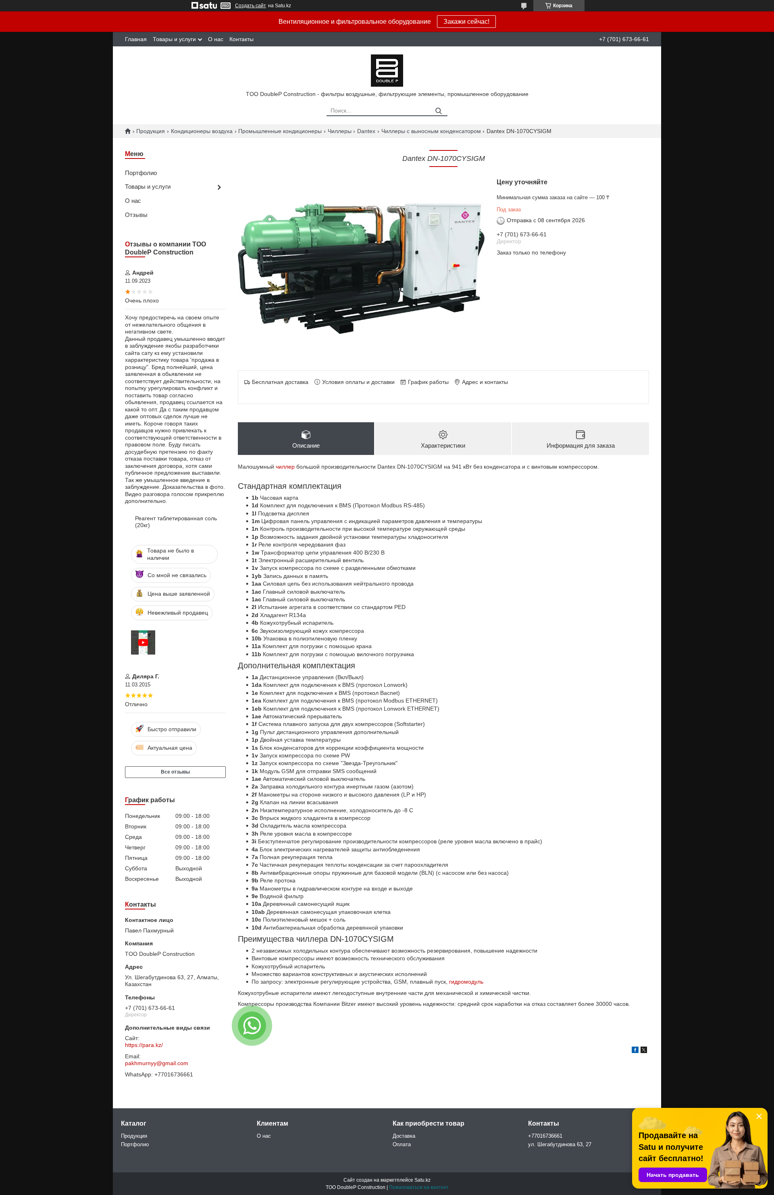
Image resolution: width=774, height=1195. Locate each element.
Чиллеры (340, 131)
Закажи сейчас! (466, 21)
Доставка (404, 1136)
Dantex (366, 131)
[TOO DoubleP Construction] (387, 70)
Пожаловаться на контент (419, 1187)
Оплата (402, 1144)
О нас (215, 39)
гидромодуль (466, 981)
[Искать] (438, 111)
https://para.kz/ (144, 1045)
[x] (644, 1051)
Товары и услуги (174, 39)
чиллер (285, 466)
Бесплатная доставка (280, 382)
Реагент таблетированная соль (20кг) (176, 522)
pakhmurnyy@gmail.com (156, 1063)
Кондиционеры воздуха (202, 131)
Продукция (150, 131)
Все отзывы (175, 772)
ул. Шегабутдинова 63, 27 (559, 1144)
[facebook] (635, 1051)
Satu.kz (422, 1180)
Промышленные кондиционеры (280, 131)
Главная (136, 39)
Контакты (241, 39)
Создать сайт (250, 5)
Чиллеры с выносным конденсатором (431, 131)
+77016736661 (545, 1136)
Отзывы (136, 214)
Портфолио (141, 172)
